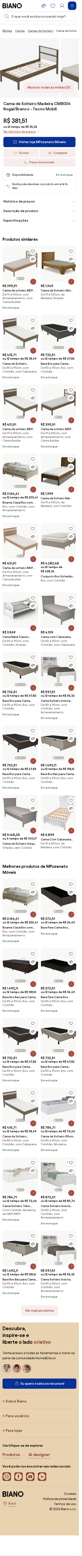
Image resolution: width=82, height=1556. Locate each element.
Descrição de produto (20, 211)
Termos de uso (65, 1504)
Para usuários (17, 1416)
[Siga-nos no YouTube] (30, 1476)
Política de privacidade (59, 1499)
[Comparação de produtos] (43, 5)
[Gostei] (32, 251)
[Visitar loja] (29, 68)
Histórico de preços (19, 201)
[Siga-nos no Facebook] (18, 1476)
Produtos (11, 1454)
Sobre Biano (16, 1401)
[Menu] (72, 5)
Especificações (15, 220)
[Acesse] (62, 5)
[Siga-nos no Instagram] (7, 1476)
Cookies (70, 1494)
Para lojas (14, 1430)
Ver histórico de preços (19, 131)
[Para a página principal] (12, 5)
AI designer (39, 1454)
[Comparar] (32, 259)
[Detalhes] (33, 282)
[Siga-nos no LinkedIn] (42, 1476)
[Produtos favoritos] (53, 5)
